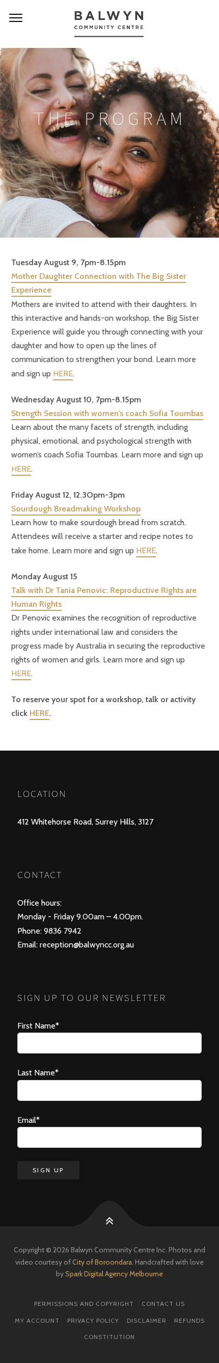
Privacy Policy (93, 1320)
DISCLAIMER (147, 1320)
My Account (37, 1320)
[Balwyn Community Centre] (109, 24)
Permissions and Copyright (84, 1303)
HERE (63, 373)
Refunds (189, 1320)
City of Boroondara (102, 1262)
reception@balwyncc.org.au (86, 944)
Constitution (109, 1337)
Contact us (163, 1303)
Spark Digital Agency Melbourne (113, 1273)
